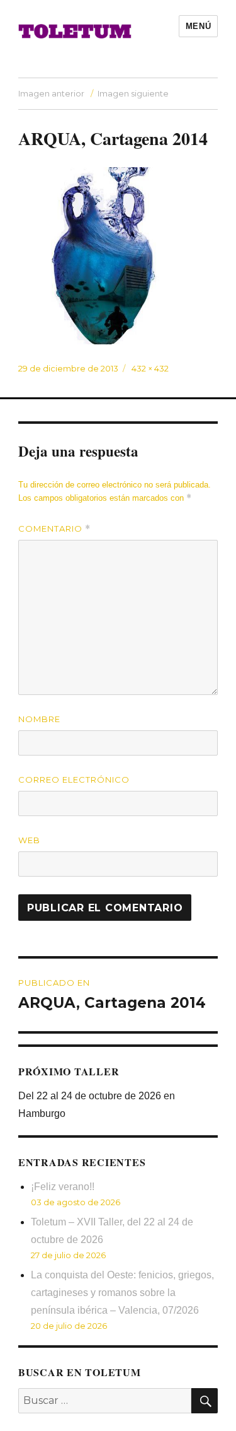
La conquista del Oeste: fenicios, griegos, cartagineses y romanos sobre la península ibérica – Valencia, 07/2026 (122, 1293)
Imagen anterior (51, 93)
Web (29, 840)
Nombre (39, 719)
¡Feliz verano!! (62, 1186)
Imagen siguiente (133, 93)
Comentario (54, 528)
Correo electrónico (74, 779)
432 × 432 (150, 368)
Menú (198, 26)
